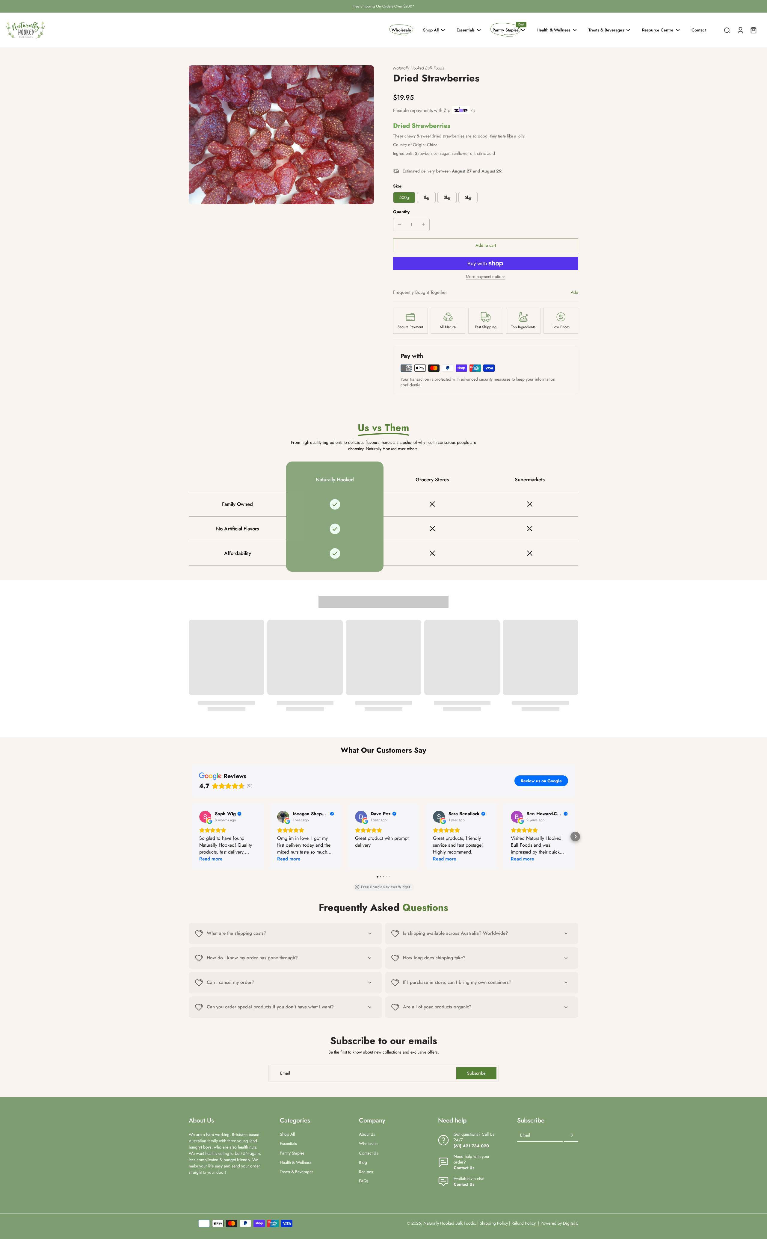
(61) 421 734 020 (471, 1146)
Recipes (366, 1172)
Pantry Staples (292, 1153)
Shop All (287, 1134)
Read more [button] (211, 858)
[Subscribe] (571, 1135)
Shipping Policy (494, 1223)
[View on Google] (205, 817)
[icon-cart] (753, 30)
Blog (363, 1162)
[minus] (399, 224)
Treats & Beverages (296, 1172)
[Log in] (740, 30)
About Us (367, 1134)
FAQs (364, 1181)
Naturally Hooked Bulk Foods (449, 1223)
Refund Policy (524, 1223)
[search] (726, 30)
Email (285, 1073)
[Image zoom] (281, 134)
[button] (485, 245)
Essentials (288, 1143)
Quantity (401, 212)
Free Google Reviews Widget (385, 887)
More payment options (485, 276)
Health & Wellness (296, 1162)
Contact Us (368, 1153)
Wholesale (368, 1143)
